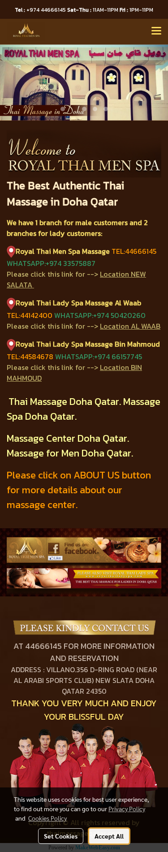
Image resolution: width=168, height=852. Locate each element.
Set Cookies (61, 836)
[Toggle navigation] (156, 31)
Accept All (109, 836)
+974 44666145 (41, 10)
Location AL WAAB (130, 326)
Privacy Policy (126, 808)
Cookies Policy (47, 818)
